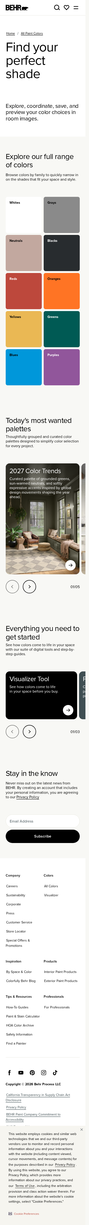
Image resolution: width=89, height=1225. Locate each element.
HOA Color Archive (20, 1025)
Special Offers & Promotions (18, 943)
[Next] (29, 586)
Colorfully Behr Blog (21, 980)
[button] (24, 1213)
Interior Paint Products (60, 971)
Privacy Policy (27, 796)
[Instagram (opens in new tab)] (43, 1072)
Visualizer (51, 895)
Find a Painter (16, 1043)
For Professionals (57, 1007)
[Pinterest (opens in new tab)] (32, 1072)
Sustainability (15, 895)
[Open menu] (76, 7)
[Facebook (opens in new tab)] (9, 1072)
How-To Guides (17, 1007)
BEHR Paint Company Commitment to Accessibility (33, 1117)
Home (10, 33)
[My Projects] (66, 7)
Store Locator (16, 931)
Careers (12, 886)
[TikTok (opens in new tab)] (55, 1072)
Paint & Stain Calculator (23, 1016)
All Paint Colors (32, 33)
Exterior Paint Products (61, 980)
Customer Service (19, 922)
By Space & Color (19, 971)
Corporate (13, 904)
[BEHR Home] (17, 7)
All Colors (51, 886)
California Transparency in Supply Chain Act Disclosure (38, 1097)
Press (10, 913)
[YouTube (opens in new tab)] (21, 1072)
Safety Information (19, 1034)
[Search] (57, 7)
